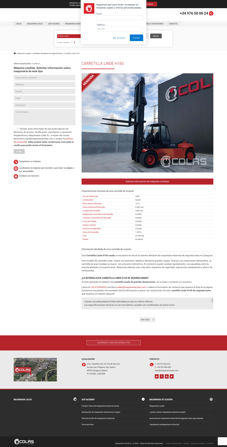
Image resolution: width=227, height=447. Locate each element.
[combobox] (101, 29)
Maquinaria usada (156, 406)
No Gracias (119, 37)
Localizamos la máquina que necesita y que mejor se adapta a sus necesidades (46, 169)
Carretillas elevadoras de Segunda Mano (47, 53)
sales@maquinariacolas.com (131, 287)
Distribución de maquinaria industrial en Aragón (101, 412)
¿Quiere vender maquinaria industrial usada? (167, 412)
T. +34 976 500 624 (162, 364)
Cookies (186, 443)
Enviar (136, 37)
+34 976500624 (98, 287)
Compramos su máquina (30, 161)
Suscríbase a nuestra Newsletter (113, 342)
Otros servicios (88, 424)
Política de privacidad (174, 443)
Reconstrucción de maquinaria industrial (98, 418)
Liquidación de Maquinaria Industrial (164, 424)
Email (99, 13)
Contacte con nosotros (29, 175)
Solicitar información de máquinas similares (147, 181)
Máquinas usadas (24, 53)
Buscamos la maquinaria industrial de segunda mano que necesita (176, 418)
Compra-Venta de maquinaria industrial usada (100, 406)
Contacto (210, 443)
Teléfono (100, 24)
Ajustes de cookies (198, 443)
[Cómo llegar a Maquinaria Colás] (35, 359)
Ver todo (145, 319)
